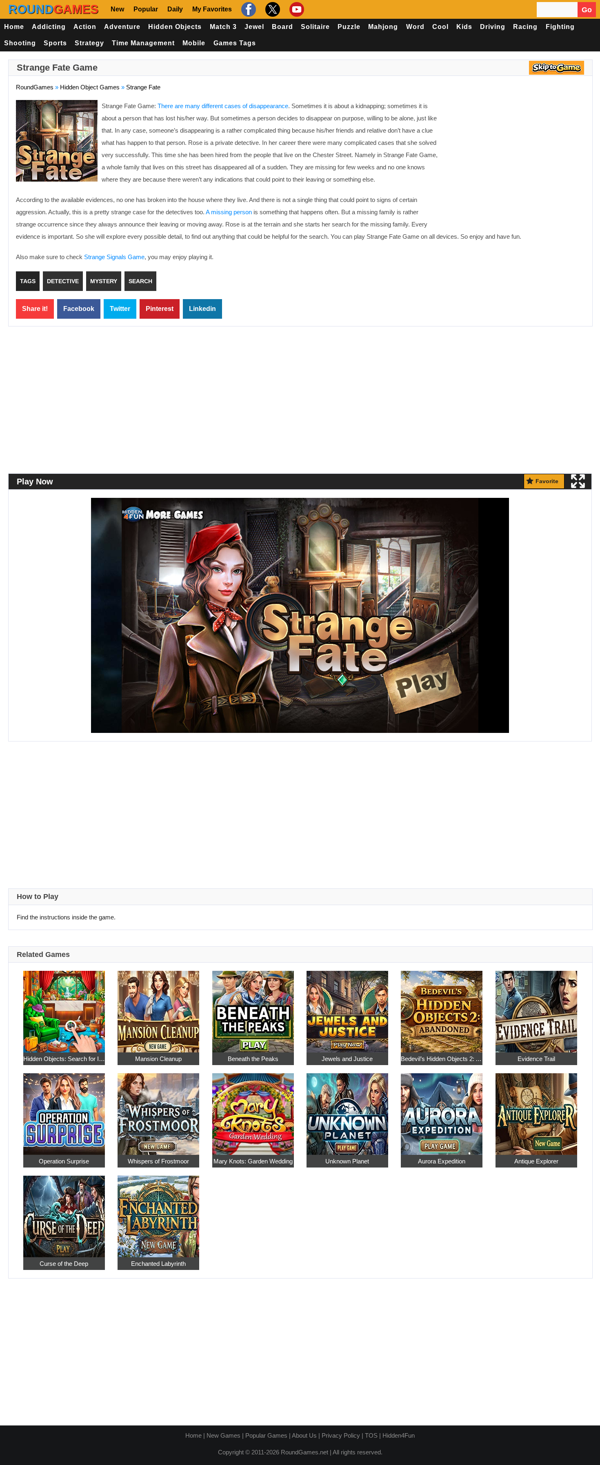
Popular (145, 9)
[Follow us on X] (271, 9)
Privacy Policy (341, 1435)
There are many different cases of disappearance (223, 105)
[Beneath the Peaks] (253, 1007)
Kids (464, 26)
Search (140, 281)
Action (84, 26)
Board (282, 26)
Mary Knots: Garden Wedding (253, 1161)
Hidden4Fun (398, 1435)
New (117, 9)
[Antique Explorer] (536, 1109)
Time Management (143, 43)
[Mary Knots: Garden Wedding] (253, 1109)
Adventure (122, 26)
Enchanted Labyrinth (158, 1263)
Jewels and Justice (347, 1058)
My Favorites (212, 9)
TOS (371, 1435)
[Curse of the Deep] (64, 1212)
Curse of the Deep (64, 1263)
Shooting (20, 43)
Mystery (103, 281)
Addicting (49, 26)
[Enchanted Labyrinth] (158, 1212)
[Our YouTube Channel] (295, 9)
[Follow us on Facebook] (247, 9)
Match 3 (223, 26)
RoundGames (34, 87)
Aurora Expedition (441, 1161)
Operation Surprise (64, 1161)
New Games (223, 1435)
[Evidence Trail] (536, 1007)
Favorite (547, 481)
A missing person (229, 212)
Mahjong (383, 26)
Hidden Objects (175, 26)
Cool (440, 26)
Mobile (193, 43)
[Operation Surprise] (64, 1109)
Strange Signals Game (114, 256)
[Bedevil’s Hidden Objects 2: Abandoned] (441, 1007)
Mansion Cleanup (158, 1058)
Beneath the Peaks (253, 1058)
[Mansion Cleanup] (158, 1007)
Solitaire (315, 26)
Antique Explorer (536, 1161)
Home (14, 26)
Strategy (89, 43)
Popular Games (266, 1435)
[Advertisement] (516, 159)
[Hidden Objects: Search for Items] (64, 1007)
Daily (175, 9)
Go (587, 10)
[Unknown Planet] (347, 1109)
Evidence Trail (536, 1058)
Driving (492, 26)
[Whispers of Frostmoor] (158, 1109)
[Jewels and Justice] (347, 1007)
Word (415, 26)
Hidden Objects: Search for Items (64, 1058)
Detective (63, 281)
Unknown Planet (347, 1161)
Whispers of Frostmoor (158, 1161)
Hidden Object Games (90, 87)
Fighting (560, 26)
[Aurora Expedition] (441, 1109)
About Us (304, 1435)
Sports (55, 43)
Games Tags (234, 43)
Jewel (254, 26)
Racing (525, 26)
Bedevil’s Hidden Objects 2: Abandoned (441, 1058)
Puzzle (349, 26)
